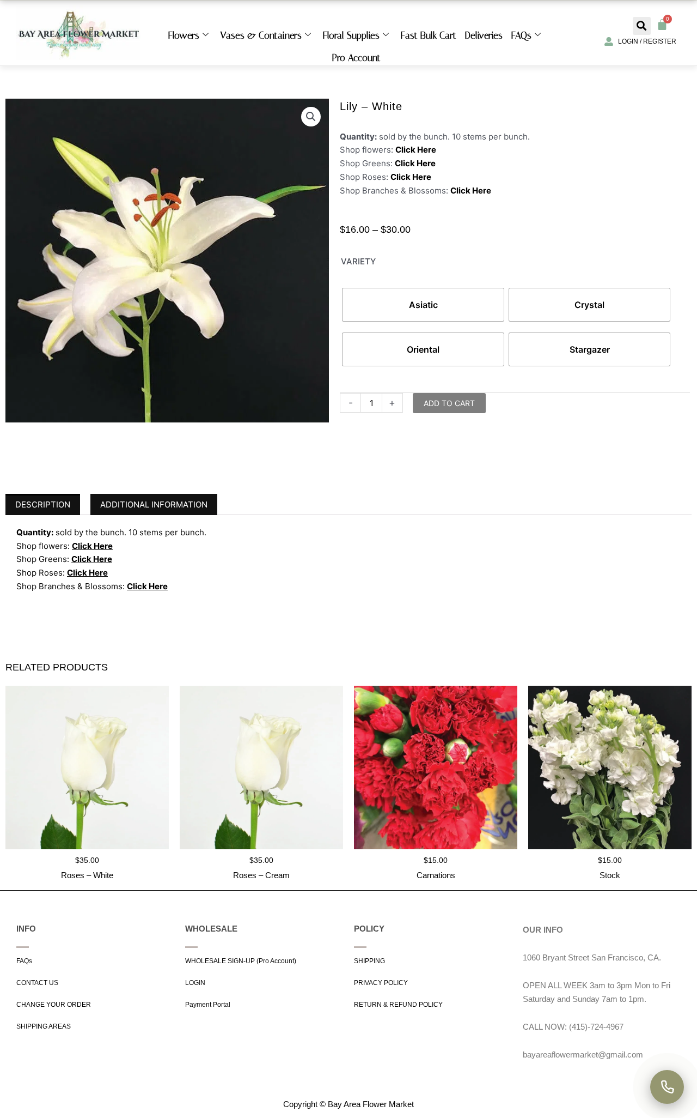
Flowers (183, 35)
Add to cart (449, 403)
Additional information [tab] (153, 504)
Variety (358, 261)
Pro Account (356, 57)
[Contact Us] (667, 1087)
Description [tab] (42, 504)
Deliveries (484, 35)
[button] (642, 26)
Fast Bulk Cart (428, 35)
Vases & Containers (261, 35)
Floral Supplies (351, 35)
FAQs (521, 35)
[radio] (423, 304)
